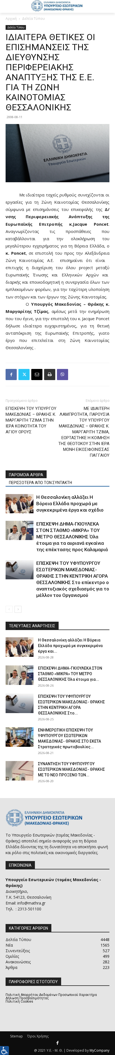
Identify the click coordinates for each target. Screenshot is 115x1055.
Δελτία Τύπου (33, 18)
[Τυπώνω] (49, 374)
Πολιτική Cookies (19, 1001)
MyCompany (99, 1050)
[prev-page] (9, 609)
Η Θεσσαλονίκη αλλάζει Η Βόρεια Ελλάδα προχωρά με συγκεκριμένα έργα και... (70, 645)
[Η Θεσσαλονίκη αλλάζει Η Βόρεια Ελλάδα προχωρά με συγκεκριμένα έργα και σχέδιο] (19, 503)
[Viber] (62, 374)
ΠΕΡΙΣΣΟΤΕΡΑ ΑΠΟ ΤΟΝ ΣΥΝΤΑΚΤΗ (40, 482)
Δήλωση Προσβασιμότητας (27, 998)
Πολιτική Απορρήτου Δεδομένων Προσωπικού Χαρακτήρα (51, 995)
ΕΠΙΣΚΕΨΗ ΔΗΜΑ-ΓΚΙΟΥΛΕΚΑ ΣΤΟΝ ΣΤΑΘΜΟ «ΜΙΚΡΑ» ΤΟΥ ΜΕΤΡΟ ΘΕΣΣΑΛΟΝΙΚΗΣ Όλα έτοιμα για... (70, 674)
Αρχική (11, 18)
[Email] (36, 374)
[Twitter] (24, 374)
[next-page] (18, 609)
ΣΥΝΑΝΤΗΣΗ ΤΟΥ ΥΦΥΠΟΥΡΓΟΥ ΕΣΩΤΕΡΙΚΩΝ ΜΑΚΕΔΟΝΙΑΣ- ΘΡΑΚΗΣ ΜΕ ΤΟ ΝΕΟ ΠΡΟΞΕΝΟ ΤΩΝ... (71, 769)
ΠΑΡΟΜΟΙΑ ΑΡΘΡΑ (26, 475)
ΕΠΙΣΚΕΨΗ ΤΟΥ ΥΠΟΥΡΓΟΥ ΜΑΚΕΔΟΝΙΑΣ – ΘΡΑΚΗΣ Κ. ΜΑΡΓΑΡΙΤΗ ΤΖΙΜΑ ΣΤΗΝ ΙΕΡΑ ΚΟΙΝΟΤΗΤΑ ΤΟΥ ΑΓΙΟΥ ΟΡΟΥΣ (31, 420)
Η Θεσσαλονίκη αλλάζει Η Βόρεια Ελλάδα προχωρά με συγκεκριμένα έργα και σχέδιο (70, 503)
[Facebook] (11, 374)
